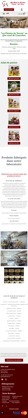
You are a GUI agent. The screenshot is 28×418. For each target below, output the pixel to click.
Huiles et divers (5, 399)
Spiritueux (15, 398)
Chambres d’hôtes (6, 388)
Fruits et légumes (16, 402)
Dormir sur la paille (6, 389)
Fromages (4, 401)
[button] (3, 13)
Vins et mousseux (6, 398)
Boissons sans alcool (17, 396)
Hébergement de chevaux (8, 386)
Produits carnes (5, 402)
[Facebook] (2, 379)
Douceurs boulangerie (14, 401)
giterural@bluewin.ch (5, 376)
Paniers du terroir (6, 396)
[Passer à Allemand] (8, 13)
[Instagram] (5, 379)
